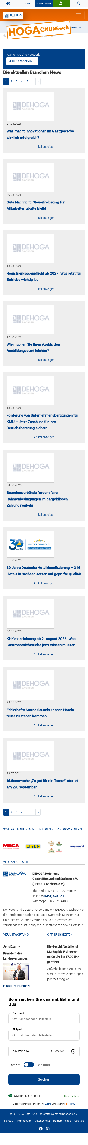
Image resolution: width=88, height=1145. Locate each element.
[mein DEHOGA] (61, 3)
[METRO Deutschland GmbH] (33, 846)
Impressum (24, 1120)
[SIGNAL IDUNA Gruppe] (77, 846)
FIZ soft (47, 1104)
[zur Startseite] (13, 15)
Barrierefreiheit (62, 1120)
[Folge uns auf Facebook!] (41, 1129)
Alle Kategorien (21, 61)
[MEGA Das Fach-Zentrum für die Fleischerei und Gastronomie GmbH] (11, 846)
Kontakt (8, 1120)
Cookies (79, 1120)
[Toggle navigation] (79, 15)
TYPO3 (71, 1104)
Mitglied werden (44, 3)
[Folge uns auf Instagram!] (47, 1129)
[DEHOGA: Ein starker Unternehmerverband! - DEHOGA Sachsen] (14, 873)
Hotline (26, 3)
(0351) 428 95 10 (54, 896)
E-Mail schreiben (16, 986)
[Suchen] (79, 3)
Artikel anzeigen (44, 146)
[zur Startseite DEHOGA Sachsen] (9, 3)
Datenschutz (42, 1120)
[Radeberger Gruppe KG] (55, 846)
